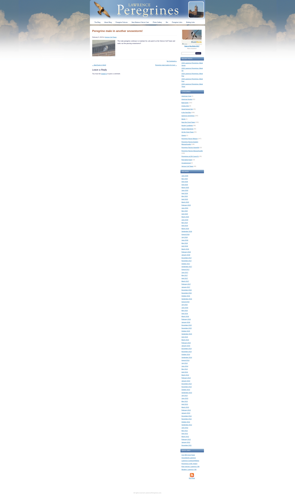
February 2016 (186, 319)
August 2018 (185, 234)
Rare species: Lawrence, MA (190, 466)
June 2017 (184, 272)
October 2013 (185, 390)
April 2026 (184, 182)
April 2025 (184, 185)
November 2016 (186, 293)
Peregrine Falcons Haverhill (190, 147)
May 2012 (184, 431)
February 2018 (186, 252)
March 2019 (185, 228)
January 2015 (185, 346)
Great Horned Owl (187, 109)
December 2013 (186, 384)
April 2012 (184, 433)
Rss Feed (192, 478)
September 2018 (186, 231)
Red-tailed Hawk (186, 160)
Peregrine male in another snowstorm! (117, 31)
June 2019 (184, 220)
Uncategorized (186, 163)
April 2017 (184, 278)
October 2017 (185, 264)
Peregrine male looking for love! (166, 65)
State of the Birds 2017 (191, 46)
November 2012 (186, 419)
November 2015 (186, 328)
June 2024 (184, 190)
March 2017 (185, 281)
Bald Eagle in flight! (99, 65)
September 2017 (186, 266)
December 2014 (186, 348)
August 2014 (185, 360)
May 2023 (184, 196)
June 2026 (184, 176)
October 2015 (185, 331)
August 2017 (185, 269)
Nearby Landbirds (187, 125)
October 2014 (185, 354)
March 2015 (185, 340)
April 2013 (184, 404)
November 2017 (186, 261)
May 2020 (184, 211)
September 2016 (186, 299)
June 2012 (184, 428)
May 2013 (184, 401)
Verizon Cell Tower (111, 37)
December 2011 (186, 445)
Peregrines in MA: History (189, 464)
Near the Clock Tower (188, 122)
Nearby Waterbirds (187, 129)
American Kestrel (186, 99)
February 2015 (186, 343)
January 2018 (185, 255)
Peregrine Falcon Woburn (189, 139)
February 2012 (186, 439)
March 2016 (185, 316)
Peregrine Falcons (122, 22)
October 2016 (185, 296)
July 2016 (184, 305)
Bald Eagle (184, 103)
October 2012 (185, 422)
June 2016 (184, 308)
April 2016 (184, 313)
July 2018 (184, 237)
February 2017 (186, 284)
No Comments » (172, 61)
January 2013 (185, 413)
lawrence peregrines (187, 116)
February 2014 (186, 378)
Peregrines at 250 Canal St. (190, 156)
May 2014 (184, 369)
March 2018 (185, 249)
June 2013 (184, 398)
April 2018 (184, 246)
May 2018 (184, 243)
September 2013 (186, 393)
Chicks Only (185, 106)
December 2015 (186, 325)
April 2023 (184, 199)
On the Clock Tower (187, 132)
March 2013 (185, 407)
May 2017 (184, 275)
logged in (104, 74)
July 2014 (184, 363)
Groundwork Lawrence (188, 458)
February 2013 (186, 410)
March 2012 (185, 436)
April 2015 (184, 337)
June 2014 (184, 366)
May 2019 (184, 223)
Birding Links (190, 22)
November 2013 (186, 387)
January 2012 (185, 442)
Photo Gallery (157, 22)
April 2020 (184, 214)
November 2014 (186, 351)
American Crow (186, 96)
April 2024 (184, 193)
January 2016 (185, 322)
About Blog (108, 22)
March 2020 (185, 217)
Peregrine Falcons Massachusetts (192, 151)
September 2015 (186, 334)
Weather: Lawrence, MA (188, 469)
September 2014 (186, 357)
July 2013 (184, 395)
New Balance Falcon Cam (140, 22)
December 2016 (186, 290)
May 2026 (184, 179)
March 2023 (185, 202)
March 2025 (185, 187)
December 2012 (186, 416)
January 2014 (185, 381)
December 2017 (186, 258)
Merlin (183, 119)
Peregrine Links (177, 22)
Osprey (183, 135)
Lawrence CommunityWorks (190, 461)
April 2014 (184, 372)
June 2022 (184, 208)
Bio (167, 22)
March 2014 (185, 375)
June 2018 (184, 240)
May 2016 (184, 310)
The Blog (97, 22)
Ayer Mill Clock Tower (188, 455)
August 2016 (185, 302)
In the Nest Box (186, 112)
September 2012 (186, 425)
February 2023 (186, 205)
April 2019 (184, 225)
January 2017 (185, 287)
